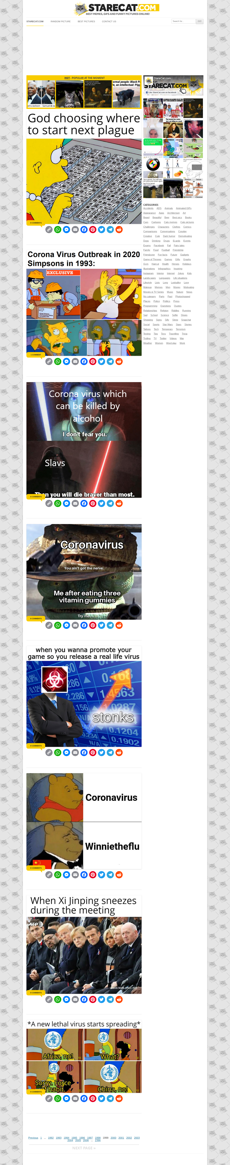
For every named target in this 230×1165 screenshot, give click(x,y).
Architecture (173, 213)
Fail (169, 245)
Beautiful (157, 217)
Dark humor (169, 236)
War (182, 338)
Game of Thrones (152, 259)
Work (182, 343)
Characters (163, 227)
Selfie (175, 315)
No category (149, 296)
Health (165, 264)
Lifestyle (147, 282)
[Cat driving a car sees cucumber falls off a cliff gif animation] (173, 188)
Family (146, 250)
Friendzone (149, 254)
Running (186, 310)
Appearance (149, 213)
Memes (159, 287)
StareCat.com (34, 21)
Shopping (148, 320)
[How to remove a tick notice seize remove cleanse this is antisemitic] (193, 188)
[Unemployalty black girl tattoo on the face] (193, 128)
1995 (74, 1138)
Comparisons (150, 231)
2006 (86, 1140)
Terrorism (181, 329)
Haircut (155, 264)
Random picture (61, 21)
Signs (159, 320)
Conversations (167, 231)
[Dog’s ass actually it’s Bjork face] (153, 128)
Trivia (184, 334)
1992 (51, 1138)
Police (156, 301)
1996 (82, 1138)
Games (168, 259)
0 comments (36, 223)
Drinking (156, 241)
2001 (121, 1138)
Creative (147, 236)
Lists (157, 282)
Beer (166, 217)
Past (170, 296)
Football (166, 250)
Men (168, 287)
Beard (146, 217)
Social (146, 324)
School (154, 315)
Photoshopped (182, 296)
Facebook (159, 245)
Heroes (175, 264)
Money (176, 287)
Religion (164, 310)
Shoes (184, 315)
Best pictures (86, 21)
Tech (156, 329)
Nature (179, 292)
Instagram (148, 273)
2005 (78, 1140)
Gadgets (184, 254)
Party (161, 296)
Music (170, 292)
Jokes (181, 273)
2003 (137, 1138)
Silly (167, 320)
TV (155, 338)
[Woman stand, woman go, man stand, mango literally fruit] (173, 168)
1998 (98, 1138)
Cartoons (156, 222)
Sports (156, 324)
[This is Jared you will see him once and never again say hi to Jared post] (153, 188)
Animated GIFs (184, 208)
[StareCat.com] (114, 9)
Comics (187, 227)
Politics (166, 301)
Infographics (164, 268)
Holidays (186, 264)
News (189, 292)
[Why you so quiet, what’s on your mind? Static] (193, 168)
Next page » (84, 1147)
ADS (159, 208)
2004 (70, 1140)
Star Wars (168, 324)
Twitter (163, 338)
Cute (157, 236)
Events (187, 241)
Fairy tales (179, 245)
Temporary (167, 329)
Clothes (176, 227)
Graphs (187, 259)
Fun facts (162, 254)
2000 (113, 1138)
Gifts (177, 259)
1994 (66, 1138)
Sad (145, 315)
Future (174, 254)
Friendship (178, 250)
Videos (173, 338)
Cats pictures (187, 222)
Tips (156, 334)
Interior (160, 273)
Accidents (148, 208)
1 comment (36, 355)
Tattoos (147, 329)
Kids (189, 273)
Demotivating (185, 236)
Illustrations (149, 268)
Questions (165, 306)
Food (155, 250)
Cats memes (170, 222)
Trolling (147, 338)
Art (184, 213)
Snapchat (186, 320)
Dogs (146, 241)
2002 (129, 1138)
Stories (188, 324)
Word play (171, 343)
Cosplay (182, 231)
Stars (178, 324)
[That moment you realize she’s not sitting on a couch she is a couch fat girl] (173, 128)
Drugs (167, 241)
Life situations (180, 278)
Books (188, 217)
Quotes (177, 306)
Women (159, 343)
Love (186, 282)
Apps (161, 213)
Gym (145, 264)
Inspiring (178, 268)
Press (176, 301)
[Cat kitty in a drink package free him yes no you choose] (153, 108)
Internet (171, 273)
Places (146, 301)
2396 (98, 1140)
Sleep (175, 320)
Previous (33, 1138)
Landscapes (149, 278)
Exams (147, 245)
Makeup (147, 287)
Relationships (150, 310)
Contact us (109, 21)
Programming (150, 306)
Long (165, 282)
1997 (90, 1138)
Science (165, 315)
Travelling (174, 334)
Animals (169, 208)
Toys (163, 334)
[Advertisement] (114, 49)
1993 (58, 1138)
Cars (145, 222)
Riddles (175, 310)
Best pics (177, 217)
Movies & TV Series (153, 292)
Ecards (176, 241)
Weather (147, 343)
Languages (164, 278)
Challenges (149, 227)
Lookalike (176, 282)
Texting (147, 334)
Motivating (189, 287)
